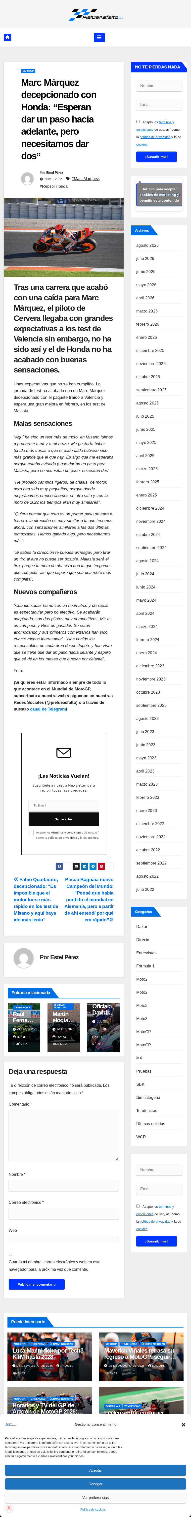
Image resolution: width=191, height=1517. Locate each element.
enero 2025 (146, 495)
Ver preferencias (95, 1497)
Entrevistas (146, 953)
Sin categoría (148, 1097)
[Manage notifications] (9, 1508)
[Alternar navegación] (99, 37)
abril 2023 (145, 771)
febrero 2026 (147, 324)
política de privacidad (62, 838)
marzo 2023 (147, 784)
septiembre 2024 (151, 548)
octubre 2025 (148, 377)
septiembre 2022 (151, 863)
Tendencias (22, 1007)
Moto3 (141, 1005)
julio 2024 (145, 574)
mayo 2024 (146, 600)
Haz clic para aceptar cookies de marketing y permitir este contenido (159, 194)
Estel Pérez (54, 173)
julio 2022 (145, 889)
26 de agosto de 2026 (35, 1365)
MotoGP (28, 70)
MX (139, 1058)
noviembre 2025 (151, 364)
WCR (141, 1137)
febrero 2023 (147, 797)
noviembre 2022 (151, 837)
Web (13, 1230)
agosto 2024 (147, 561)
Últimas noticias (60, 1006)
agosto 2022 (147, 876)
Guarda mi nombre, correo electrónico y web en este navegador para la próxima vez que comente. (54, 1265)
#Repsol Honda (54, 186)
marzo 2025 (147, 469)
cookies (93, 838)
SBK (140, 1084)
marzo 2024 (147, 626)
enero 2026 (146, 337)
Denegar (95, 1484)
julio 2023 (145, 732)
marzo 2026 (147, 311)
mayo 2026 (146, 285)
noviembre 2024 (151, 521)
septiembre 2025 (151, 390)
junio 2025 (145, 429)
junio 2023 (145, 745)
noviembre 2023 (151, 679)
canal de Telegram (48, 709)
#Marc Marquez (85, 179)
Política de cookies (93, 1509)
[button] (183, 1424)
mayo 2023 (146, 758)
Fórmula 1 (145, 966)
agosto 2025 (147, 403)
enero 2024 (146, 653)
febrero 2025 (147, 482)
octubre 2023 (148, 692)
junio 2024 (145, 587)
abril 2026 (145, 298)
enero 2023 (146, 810)
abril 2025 (145, 456)
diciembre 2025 (150, 350)
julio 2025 (145, 416)
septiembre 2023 (151, 705)
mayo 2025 (146, 442)
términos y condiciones (67, 832)
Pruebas (143, 1071)
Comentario (20, 1104)
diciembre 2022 (150, 824)
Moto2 (141, 979)
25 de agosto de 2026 (127, 1365)
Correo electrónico (26, 1202)
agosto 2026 (147, 245)
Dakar (141, 927)
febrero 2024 (147, 640)
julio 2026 (145, 258)
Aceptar (95, 1470)
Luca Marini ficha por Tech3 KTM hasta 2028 (47, 1353)
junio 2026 (145, 272)
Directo (142, 940)
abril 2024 (145, 613)
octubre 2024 (148, 534)
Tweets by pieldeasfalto (159, 194)
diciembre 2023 (150, 666)
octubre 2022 (148, 850)
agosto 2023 (147, 718)
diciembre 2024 (150, 508)
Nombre (17, 1174)
